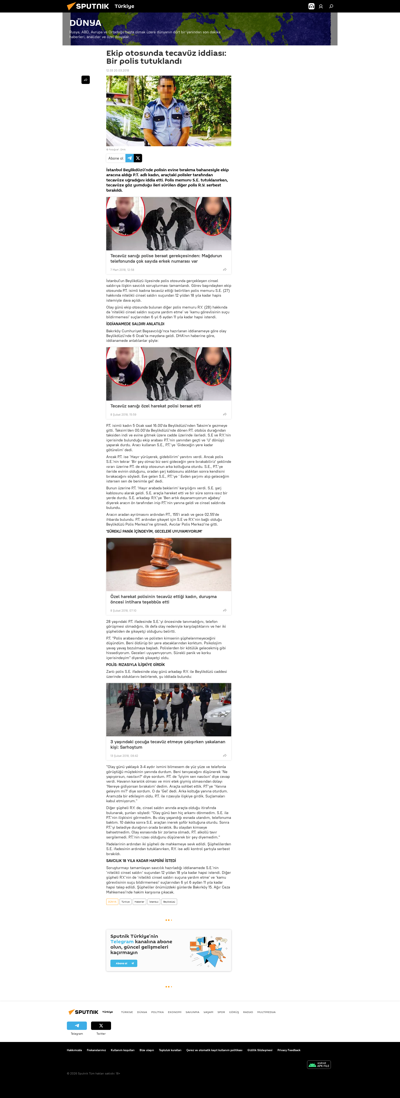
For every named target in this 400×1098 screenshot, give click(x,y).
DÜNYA (112, 901)
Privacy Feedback (289, 1050)
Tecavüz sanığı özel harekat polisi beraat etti (155, 405)
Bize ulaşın (147, 1050)
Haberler (139, 901)
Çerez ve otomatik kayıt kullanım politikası (214, 1050)
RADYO (248, 1012)
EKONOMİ (174, 1012)
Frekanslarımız (96, 1050)
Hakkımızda (74, 1050)
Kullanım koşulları (123, 1050)
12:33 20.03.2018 (117, 70)
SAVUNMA (192, 1012)
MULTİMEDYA (266, 1012)
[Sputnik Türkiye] (90, 11)
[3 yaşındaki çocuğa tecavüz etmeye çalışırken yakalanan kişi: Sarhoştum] (168, 709)
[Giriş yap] (321, 6)
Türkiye (125, 901)
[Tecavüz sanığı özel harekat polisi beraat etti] (168, 374)
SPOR (221, 1012)
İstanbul (153, 901)
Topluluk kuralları (170, 1050)
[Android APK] (319, 1065)
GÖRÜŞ (234, 1012)
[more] (225, 269)
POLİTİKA (157, 1012)
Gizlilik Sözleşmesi (260, 1050)
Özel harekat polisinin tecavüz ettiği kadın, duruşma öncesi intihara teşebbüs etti (163, 599)
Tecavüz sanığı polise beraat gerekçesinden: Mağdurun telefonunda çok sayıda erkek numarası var (166, 258)
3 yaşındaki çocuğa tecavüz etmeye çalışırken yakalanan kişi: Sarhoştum (167, 744)
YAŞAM (208, 1012)
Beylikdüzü (169, 901)
